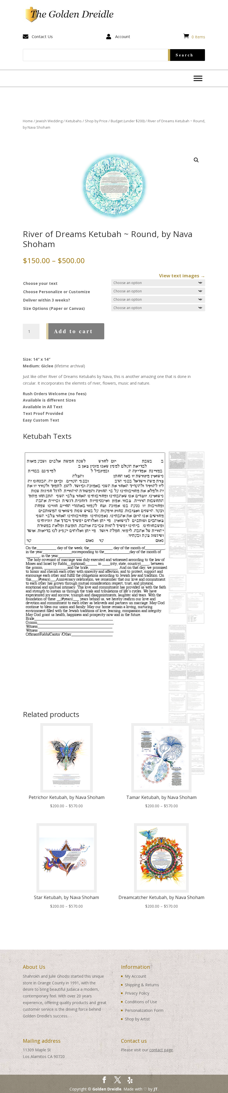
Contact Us (42, 36)
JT (155, 1089)
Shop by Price (96, 120)
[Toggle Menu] (198, 78)
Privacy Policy (137, 993)
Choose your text (40, 283)
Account (122, 36)
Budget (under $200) (128, 120)
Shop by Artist (137, 1019)
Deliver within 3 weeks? (46, 300)
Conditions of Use (141, 1001)
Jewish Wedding (49, 120)
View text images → (182, 275)
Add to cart (73, 331)
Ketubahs (74, 120)
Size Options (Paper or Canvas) (54, 308)
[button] (196, 160)
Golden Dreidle (107, 1089)
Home (28, 120)
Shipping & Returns (142, 984)
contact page (161, 1049)
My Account (135, 976)
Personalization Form (144, 1010)
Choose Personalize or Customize (56, 291)
